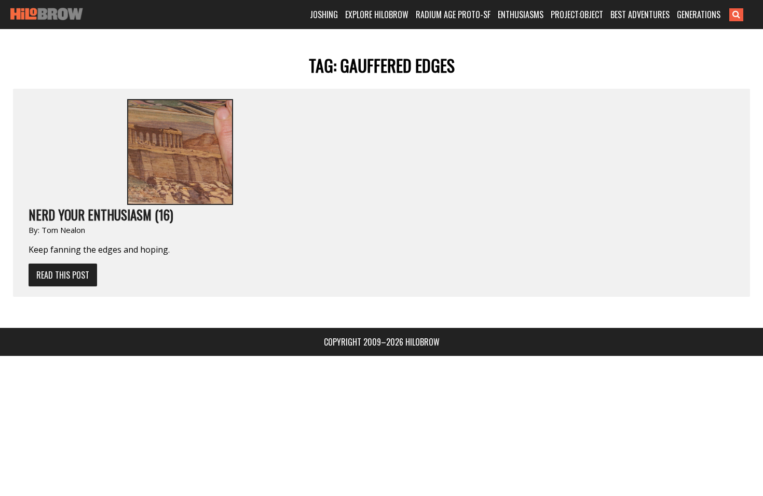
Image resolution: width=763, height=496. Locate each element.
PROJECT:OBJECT (577, 14)
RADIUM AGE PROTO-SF (453, 14)
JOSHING (324, 14)
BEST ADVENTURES (640, 14)
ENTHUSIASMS (520, 14)
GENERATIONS (698, 14)
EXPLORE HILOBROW (376, 14)
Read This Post (62, 275)
